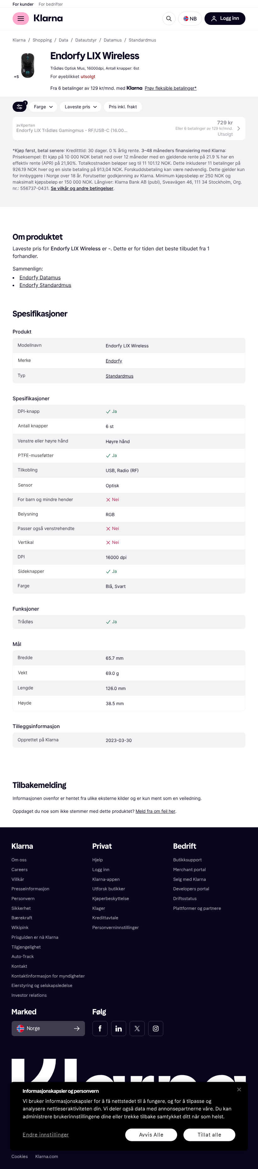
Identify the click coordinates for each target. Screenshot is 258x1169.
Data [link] (63, 40)
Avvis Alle (151, 1135)
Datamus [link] (113, 40)
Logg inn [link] (101, 869)
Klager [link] (99, 908)
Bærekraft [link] (22, 918)
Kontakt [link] (19, 966)
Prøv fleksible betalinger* (171, 88)
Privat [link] (102, 846)
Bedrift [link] (184, 846)
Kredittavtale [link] (106, 918)
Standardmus (119, 376)
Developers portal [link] (191, 889)
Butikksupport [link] (187, 860)
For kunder (23, 4)
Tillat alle (210, 1135)
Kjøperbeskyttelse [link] (111, 898)
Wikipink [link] (20, 927)
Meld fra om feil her (155, 811)
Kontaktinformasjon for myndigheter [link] (48, 976)
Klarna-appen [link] (106, 879)
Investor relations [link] (29, 995)
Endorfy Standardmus (45, 285)
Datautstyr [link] (86, 40)
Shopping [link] (42, 40)
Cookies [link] (20, 1156)
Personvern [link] (23, 898)
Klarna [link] (19, 40)
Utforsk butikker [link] (109, 889)
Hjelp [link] (98, 860)
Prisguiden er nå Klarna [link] (35, 937)
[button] (190, 19)
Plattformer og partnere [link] (197, 908)
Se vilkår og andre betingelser (82, 188)
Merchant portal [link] (189, 869)
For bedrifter (51, 4)
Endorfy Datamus (40, 277)
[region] (129, 1116)
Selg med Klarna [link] (189, 879)
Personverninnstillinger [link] (116, 927)
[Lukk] (239, 1089)
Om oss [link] (19, 860)
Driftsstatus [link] (184, 898)
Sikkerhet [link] (21, 908)
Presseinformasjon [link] (30, 889)
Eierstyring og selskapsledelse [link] (42, 985)
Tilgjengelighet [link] (26, 947)
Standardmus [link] (142, 40)
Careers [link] (20, 869)
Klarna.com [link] (46, 1156)
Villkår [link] (18, 879)
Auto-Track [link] (23, 956)
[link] (100, 1028)
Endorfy (114, 361)
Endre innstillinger (46, 1135)
